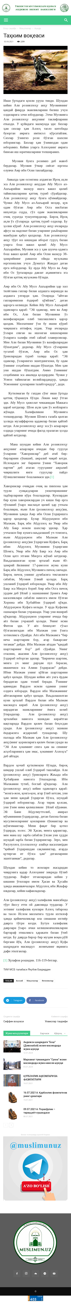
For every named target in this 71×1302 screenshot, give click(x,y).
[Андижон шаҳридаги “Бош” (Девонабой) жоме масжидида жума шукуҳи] (12, 1046)
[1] (52, 477)
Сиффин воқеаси (13, 1021)
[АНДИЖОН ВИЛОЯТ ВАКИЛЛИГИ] (35, 8)
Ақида (37, 28)
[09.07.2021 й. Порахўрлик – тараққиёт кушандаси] (12, 1113)
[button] (66, 20)
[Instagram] (26, 1273)
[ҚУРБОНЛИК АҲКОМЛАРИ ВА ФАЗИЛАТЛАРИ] (12, 1080)
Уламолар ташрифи (56, 1021)
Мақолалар (25, 28)
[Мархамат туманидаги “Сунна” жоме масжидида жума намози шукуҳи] (12, 1064)
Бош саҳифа (9, 28)
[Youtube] (54, 1273)
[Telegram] (44, 1273)
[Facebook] (16, 1273)
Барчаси (44, 1033)
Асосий (19, 980)
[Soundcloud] (35, 1273)
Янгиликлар (47, 980)
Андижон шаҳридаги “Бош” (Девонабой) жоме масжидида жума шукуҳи (42, 1045)
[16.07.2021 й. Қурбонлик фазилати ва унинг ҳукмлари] (12, 1097)
